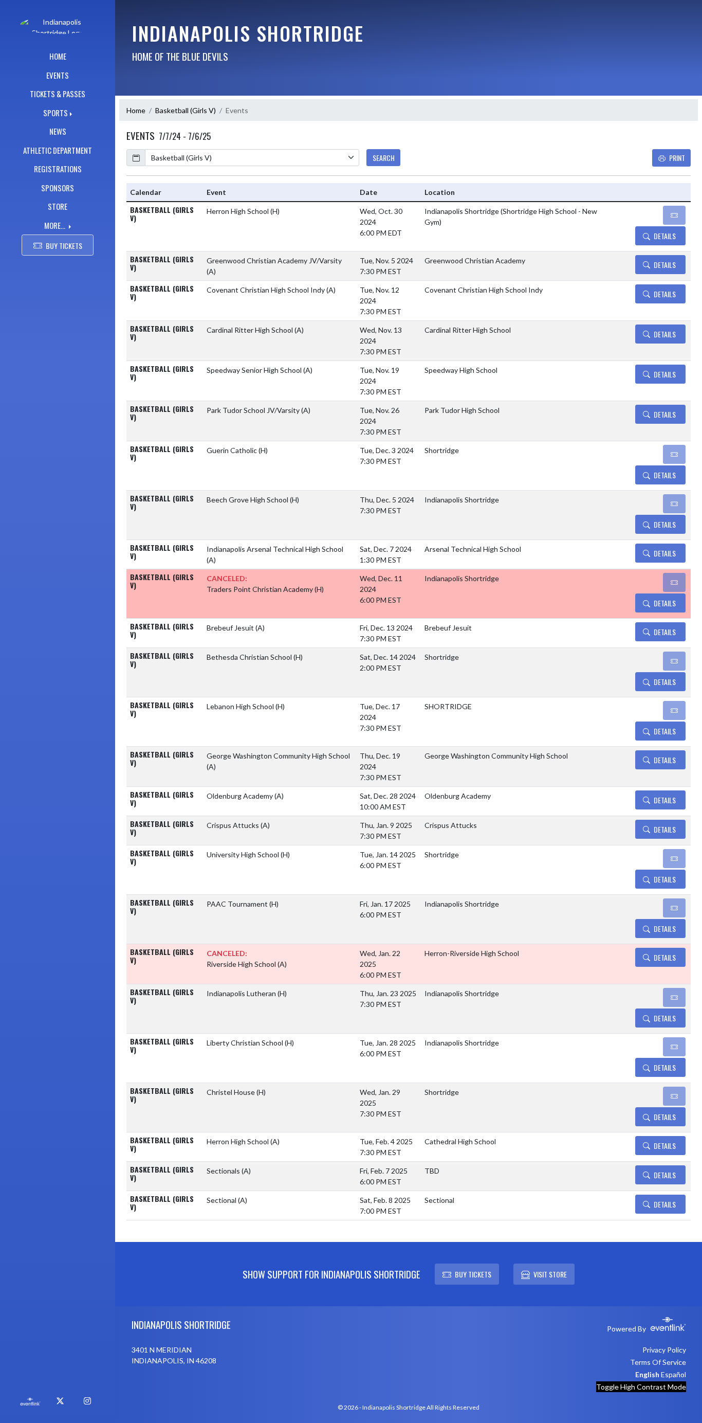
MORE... (55, 225)
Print (677, 157)
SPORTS (55, 112)
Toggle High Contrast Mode (641, 1386)
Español (673, 1374)
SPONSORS (57, 187)
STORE (57, 206)
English (647, 1374)
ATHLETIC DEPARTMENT (57, 150)
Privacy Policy (664, 1349)
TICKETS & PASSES (57, 93)
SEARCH (384, 157)
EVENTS (57, 75)
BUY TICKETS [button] (64, 245)
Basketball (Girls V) (185, 110)
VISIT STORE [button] (550, 1274)
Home (135, 110)
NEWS (57, 131)
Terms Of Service (658, 1362)
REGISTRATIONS (58, 168)
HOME (57, 56)
